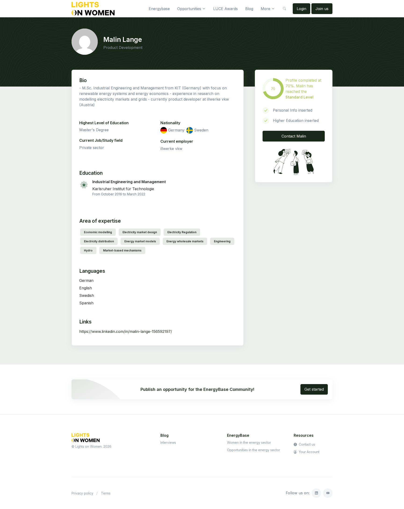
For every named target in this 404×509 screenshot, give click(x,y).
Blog (249, 8)
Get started (314, 389)
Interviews (168, 442)
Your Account (308, 452)
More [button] (265, 8)
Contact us (306, 444)
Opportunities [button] (189, 8)
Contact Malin (293, 136)
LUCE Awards (225, 8)
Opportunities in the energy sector (253, 450)
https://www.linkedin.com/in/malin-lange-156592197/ (125, 331)
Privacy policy (82, 493)
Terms (106, 493)
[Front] (93, 8)
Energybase (159, 8)
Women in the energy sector (249, 442)
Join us (321, 8)
